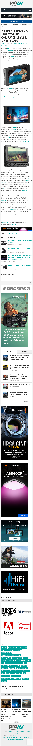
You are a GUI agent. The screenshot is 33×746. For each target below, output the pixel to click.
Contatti (23, 744)
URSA (19, 676)
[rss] (21, 288)
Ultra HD (13, 676)
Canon (25, 658)
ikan (8, 48)
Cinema (4, 660)
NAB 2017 (24, 665)
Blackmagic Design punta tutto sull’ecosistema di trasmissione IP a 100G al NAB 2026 (19, 357)
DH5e (6, 233)
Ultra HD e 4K (21, 43)
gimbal (18, 99)
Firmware (7, 663)
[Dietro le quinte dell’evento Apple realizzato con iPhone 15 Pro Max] (6, 703)
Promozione (26, 671)
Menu (4, 10)
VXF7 (17, 233)
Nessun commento (12, 244)
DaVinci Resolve (12, 660)
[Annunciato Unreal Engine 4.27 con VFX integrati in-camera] (26, 703)
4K (2, 647)
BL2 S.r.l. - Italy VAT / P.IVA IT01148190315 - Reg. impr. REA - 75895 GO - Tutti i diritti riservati (16, 738)
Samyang (8, 673)
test (24, 673)
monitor (10, 50)
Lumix (3, 665)
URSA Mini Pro (17, 678)
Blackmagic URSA (17, 658)
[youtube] (18, 288)
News (2, 43)
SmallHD (15, 673)
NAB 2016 (17, 665)
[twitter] (11, 288)
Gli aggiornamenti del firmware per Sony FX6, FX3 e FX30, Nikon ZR (19, 367)
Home (4, 742)
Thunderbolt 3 (6, 676)
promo (19, 671)
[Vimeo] (14, 288)
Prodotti (15, 43)
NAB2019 (12, 668)
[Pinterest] (24, 288)
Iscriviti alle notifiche (6, 689)
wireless (4, 681)
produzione (4, 182)
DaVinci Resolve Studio (24, 660)
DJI (3, 663)
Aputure (15, 647)
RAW (3, 673)
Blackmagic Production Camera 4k (11, 655)
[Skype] (28, 288)
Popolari (24, 351)
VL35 (13, 233)
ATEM (25, 647)
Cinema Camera (24, 97)
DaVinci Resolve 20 (16, 21)
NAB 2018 (5, 668)
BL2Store (14, 224)
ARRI (20, 647)
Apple (9, 647)
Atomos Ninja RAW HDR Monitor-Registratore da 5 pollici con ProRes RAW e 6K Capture (19, 376)
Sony (24, 141)
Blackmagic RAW (6, 658)
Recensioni (27, 742)
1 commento (4, 261)
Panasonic (24, 668)
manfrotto (9, 665)
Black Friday (11, 650)
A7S (28, 141)
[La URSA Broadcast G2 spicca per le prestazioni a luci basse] (16, 703)
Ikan (10, 233)
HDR (25, 663)
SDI (28, 178)
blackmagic (19, 650)
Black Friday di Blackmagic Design (20, 384)
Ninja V (18, 668)
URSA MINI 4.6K (6, 678)
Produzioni (13, 744)
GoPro (3, 99)
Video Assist (25, 678)
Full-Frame (14, 663)
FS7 (27, 190)
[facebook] (8, 288)
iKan (8, 222)
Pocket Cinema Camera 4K (9, 671)
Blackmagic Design (9, 97)
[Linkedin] (4, 288)
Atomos (4, 650)
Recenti (9, 351)
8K (6, 647)
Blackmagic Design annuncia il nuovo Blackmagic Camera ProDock (18, 394)
